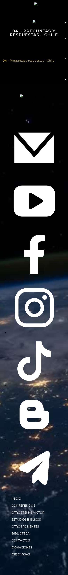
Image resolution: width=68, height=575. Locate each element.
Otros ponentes (25, 526)
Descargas (21, 554)
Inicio (16, 498)
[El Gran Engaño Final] (44, 3)
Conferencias (23, 505)
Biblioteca (20, 533)
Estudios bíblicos (26, 519)
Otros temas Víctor (28, 512)
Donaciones (22, 547)
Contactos (21, 540)
